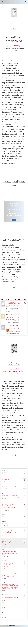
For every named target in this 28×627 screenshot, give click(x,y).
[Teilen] (15, 55)
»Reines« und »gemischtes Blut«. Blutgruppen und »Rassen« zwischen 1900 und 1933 (10, 575)
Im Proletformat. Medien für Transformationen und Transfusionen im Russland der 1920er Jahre (9, 564)
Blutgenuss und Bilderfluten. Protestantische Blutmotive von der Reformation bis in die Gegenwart (9, 506)
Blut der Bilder (5, 479)
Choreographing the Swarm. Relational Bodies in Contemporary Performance (13, 327)
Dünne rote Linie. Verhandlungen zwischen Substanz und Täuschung (10, 496)
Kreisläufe (4, 516)
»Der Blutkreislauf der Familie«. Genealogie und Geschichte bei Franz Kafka (9, 553)
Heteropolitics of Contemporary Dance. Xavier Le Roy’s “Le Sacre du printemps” (13, 303)
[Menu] (0, 2)
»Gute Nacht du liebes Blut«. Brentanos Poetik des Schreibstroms (9, 542)
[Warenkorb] (27, 2)
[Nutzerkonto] (24, 2)
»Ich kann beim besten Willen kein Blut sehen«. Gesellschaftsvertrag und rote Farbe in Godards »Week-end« (10, 598)
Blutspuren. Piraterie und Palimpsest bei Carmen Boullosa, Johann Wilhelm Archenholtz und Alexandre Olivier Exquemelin (10, 586)
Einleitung (4, 472)
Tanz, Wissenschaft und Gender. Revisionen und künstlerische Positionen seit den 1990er (13, 316)
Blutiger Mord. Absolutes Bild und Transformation (10, 487)
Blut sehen (4, 524)
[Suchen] (2, 2)
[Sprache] (25, 2)
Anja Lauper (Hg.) (14, 368)
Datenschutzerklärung (20, 625)
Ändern (14, 220)
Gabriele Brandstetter (14, 45)
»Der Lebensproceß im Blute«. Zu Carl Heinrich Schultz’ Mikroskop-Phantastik (10, 532)
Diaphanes (14, 1)
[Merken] (13, 55)
